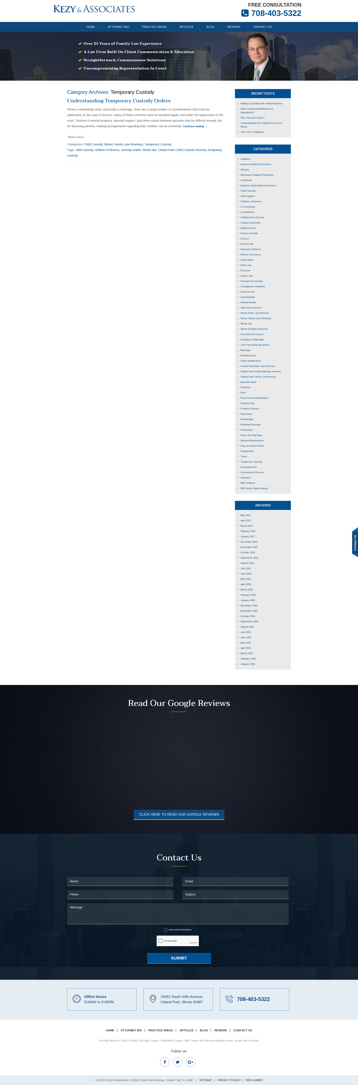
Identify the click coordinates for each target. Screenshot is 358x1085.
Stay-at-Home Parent (252, 446)
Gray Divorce (248, 291)
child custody (84, 150)
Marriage (245, 350)
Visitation (246, 477)
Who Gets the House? (253, 117)
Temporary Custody (158, 144)
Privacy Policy (229, 1080)
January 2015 (248, 664)
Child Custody (93, 144)
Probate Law (247, 403)
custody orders (131, 150)
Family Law (247, 276)
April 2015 (246, 648)
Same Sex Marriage (251, 435)
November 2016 (249, 547)
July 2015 (246, 632)
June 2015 (246, 637)
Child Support (248, 196)
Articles (186, 26)
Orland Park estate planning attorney (261, 371)
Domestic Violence (251, 249)
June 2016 (246, 573)
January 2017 (248, 536)
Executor (245, 270)
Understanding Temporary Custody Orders (118, 100)
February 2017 (248, 531)
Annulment (246, 180)
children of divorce (107, 150)
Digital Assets (248, 228)
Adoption (245, 159)
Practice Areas (154, 26)
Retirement (247, 430)
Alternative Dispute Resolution (257, 175)
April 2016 (246, 584)
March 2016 (247, 589)
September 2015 (249, 621)
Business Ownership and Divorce (258, 185)
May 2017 (246, 515)
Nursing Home (248, 355)
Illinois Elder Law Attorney (255, 313)
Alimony (245, 169)
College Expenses (250, 222)
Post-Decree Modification (254, 398)
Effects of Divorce (251, 254)
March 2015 (247, 653)
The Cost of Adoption (252, 132)
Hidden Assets (248, 302)
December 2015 (249, 605)
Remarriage (247, 419)
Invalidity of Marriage (252, 339)
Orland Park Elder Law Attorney (258, 366)
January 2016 (248, 600)
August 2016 (247, 563)
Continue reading (195, 126)
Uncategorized (249, 467)
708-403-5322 (276, 13)
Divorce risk (247, 244)
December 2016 (249, 542)
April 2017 (246, 520)
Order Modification (251, 361)
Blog (210, 26)
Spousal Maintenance (252, 440)
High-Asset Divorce (251, 307)
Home (90, 26)
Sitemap (205, 1080)
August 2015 (247, 627)
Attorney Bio (118, 26)
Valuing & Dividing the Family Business (262, 103)
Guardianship (248, 297)
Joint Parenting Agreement (255, 345)
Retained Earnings (251, 424)
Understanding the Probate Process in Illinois (261, 125)
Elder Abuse (247, 260)
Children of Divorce (251, 201)
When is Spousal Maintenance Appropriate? (257, 110)
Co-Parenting (248, 206)
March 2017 (247, 526)
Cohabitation (247, 212)
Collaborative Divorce (252, 217)
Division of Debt (249, 233)
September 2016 (249, 557)
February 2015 (248, 658)
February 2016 (248, 595)
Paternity (245, 387)
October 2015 (248, 616)
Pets (243, 392)
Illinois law (149, 150)
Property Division (250, 408)
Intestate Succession (252, 334)
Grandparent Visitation (253, 286)
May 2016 (246, 579)
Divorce (245, 238)
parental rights (248, 382)
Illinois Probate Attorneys (254, 329)
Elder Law (246, 265)
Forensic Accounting (251, 281)
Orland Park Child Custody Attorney (182, 150)
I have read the (180, 930)
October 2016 (248, 552)
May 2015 (246, 642)
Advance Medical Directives (256, 164)
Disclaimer (187, 930)
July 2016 (246, 568)
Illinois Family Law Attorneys (123, 144)
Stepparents (247, 451)
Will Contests (248, 483)
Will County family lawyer (254, 488)
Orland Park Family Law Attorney (258, 376)
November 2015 (249, 611)
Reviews (233, 26)
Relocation (246, 414)
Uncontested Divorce (252, 472)
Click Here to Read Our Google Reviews (179, 814)
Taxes (244, 456)
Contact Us (262, 26)
